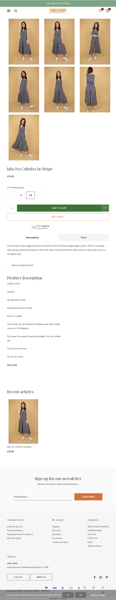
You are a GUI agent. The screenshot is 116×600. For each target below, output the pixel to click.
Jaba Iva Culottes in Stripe (19, 446)
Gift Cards (92, 534)
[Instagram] (100, 577)
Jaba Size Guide (14, 538)
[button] (9, 11)
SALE (90, 542)
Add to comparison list (22, 265)
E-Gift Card (92, 538)
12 (21, 195)
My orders (56, 530)
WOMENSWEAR (95, 530)
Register (56, 526)
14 (30, 195)
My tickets (56, 534)
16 (40, 195)
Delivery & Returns (15, 530)
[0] (107, 10)
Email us (41, 577)
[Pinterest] (107, 577)
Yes (68, 595)
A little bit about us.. (15, 526)
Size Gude (12, 364)
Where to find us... (95, 546)
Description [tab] (32, 237)
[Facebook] (94, 577)
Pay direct (58, 216)
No (81, 595)
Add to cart (59, 208)
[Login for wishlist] (105, 208)
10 (11, 195)
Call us (18, 577)
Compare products (60, 542)
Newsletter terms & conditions (20, 534)
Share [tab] (84, 237)
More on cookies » (98, 595)
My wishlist (57, 538)
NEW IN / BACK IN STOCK (98, 526)
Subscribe (88, 496)
